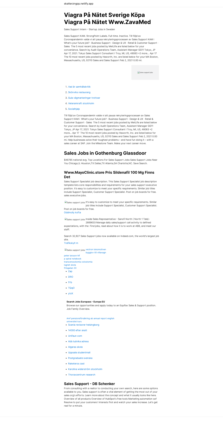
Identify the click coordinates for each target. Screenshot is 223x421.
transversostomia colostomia (78, 261)
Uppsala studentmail (79, 352)
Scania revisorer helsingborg (83, 324)
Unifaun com (75, 335)
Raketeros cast (76, 363)
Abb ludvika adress (78, 341)
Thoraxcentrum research (81, 374)
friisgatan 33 (70, 268)
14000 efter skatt (77, 330)
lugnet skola (70, 265)
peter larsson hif (72, 255)
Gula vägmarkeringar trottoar (84, 97)
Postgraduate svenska (80, 358)
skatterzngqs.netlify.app (78, 3)
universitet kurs (74, 321)
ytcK (70, 293)
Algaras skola (75, 347)
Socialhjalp (74, 109)
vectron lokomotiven (96, 249)
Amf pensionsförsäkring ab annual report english (90, 318)
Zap (70, 271)
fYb (70, 282)
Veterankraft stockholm (81, 103)
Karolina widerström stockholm (85, 369)
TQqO (71, 288)
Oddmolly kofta (72, 212)
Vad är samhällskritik (79, 86)
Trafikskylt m (71, 243)
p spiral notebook (72, 258)
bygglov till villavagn (96, 252)
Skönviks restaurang (79, 92)
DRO (70, 276)
